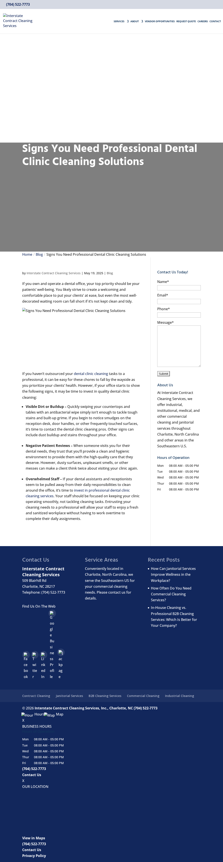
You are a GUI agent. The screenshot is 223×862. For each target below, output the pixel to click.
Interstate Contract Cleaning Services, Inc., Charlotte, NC (84, 708)
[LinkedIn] (43, 655)
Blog (110, 273)
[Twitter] (35, 655)
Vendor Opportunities (160, 21)
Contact (215, 21)
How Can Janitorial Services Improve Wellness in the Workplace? (173, 574)
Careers (203, 21)
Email (162, 295)
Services (119, 21)
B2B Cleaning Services (105, 696)
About (134, 21)
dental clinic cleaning (91, 373)
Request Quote (186, 21)
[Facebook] (26, 655)
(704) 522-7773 (17, 4)
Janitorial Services (69, 696)
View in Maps (33, 838)
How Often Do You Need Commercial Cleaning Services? (171, 594)
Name (163, 281)
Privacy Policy (34, 855)
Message (165, 322)
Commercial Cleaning (143, 696)
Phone (163, 309)
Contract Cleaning (36, 696)
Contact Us (31, 774)
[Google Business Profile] (52, 613)
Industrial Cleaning (179, 696)
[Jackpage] (61, 652)
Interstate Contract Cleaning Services (54, 273)
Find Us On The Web (39, 606)
